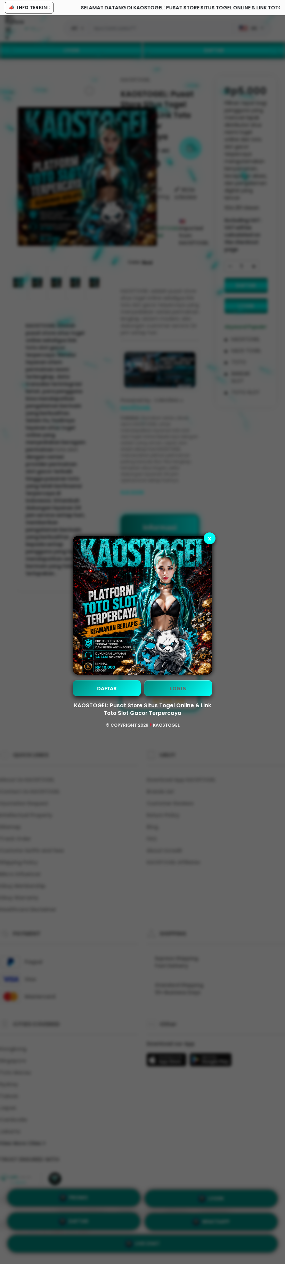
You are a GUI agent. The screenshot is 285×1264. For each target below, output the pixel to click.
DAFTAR (107, 688)
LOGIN (178, 688)
